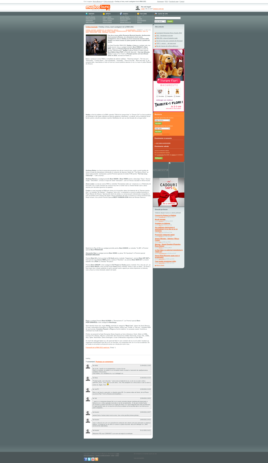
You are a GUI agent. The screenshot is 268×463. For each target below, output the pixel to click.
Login (142, 9)
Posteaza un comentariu (104, 362)
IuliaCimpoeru (131, 29)
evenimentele (160, 154)
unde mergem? (90, 22)
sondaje (139, 18)
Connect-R (100, 29)
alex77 (160, 225)
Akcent (93, 29)
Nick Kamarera (137, 31)
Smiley (116, 29)
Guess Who (93, 32)
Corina (88, 29)
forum (139, 17)
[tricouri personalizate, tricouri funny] (176, 177)
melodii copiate (107, 20)
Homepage (160, 1)
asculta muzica (124, 17)
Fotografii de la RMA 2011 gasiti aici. (98, 347)
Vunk (99, 32)
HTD (117, 454)
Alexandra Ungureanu (93, 31)
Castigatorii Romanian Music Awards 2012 (169, 33)
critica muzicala (90, 18)
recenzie (105, 32)
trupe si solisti (107, 17)
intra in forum (160, 265)
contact (117, 455)
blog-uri (139, 22)
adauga (174, 154)
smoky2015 (162, 259)
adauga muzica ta (125, 22)
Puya (109, 31)
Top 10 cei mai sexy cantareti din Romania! (169, 41)
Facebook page (173, 1)
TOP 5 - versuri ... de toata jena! (166, 43)
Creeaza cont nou (158, 9)
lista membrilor (141, 20)
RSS (166, 1)
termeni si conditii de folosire (103, 455)
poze (104, 18)
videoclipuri (110, 18)
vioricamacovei (162, 253)
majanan (161, 221)
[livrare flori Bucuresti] (168, 111)
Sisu (144, 31)
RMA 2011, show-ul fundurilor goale (167, 38)
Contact (182, 1)
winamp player (166, 134)
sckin (160, 242)
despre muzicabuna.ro (89, 455)
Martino (161, 247)
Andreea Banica (121, 31)
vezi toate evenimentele (163, 143)
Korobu (161, 236)
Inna (129, 31)
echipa (112, 455)
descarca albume (125, 18)
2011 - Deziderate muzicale (164, 35)
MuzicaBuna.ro (97, 1)
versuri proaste (107, 22)
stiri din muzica (90, 17)
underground (123, 20)
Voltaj (104, 31)
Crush (113, 31)
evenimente (89, 20)
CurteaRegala (162, 217)
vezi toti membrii (139, 458)
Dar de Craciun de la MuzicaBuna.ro (167, 46)
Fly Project (109, 29)
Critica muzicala (108, 1)
